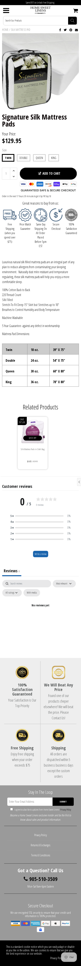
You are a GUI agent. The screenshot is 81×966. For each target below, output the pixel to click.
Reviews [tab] (12, 571)
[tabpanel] (40, 615)
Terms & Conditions (40, 855)
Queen (39, 158)
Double (24, 158)
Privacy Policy (65, 809)
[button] (40, 516)
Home (5, 30)
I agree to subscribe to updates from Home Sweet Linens (42, 809)
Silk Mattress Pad (20, 30)
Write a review (41, 554)
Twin (8, 158)
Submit (63, 801)
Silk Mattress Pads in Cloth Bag (32, 449)
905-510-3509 (43, 879)
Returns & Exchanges (40, 845)
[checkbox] (31, 592)
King (53, 158)
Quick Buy (32, 437)
